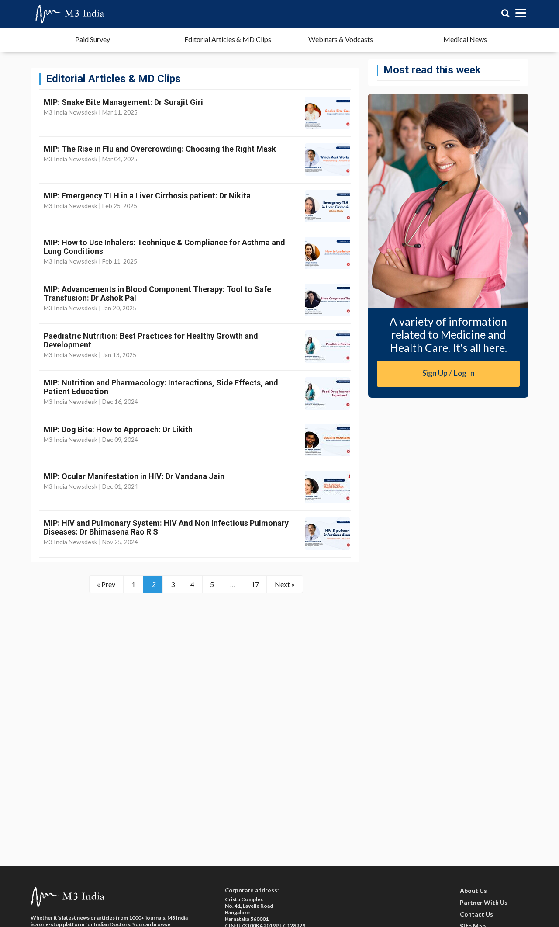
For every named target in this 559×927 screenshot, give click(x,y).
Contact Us (476, 914)
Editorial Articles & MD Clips (227, 39)
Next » (285, 584)
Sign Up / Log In (448, 373)
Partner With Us (483, 902)
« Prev (106, 584)
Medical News (465, 39)
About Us (473, 890)
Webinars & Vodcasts (340, 39)
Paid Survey (92, 39)
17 (255, 584)
